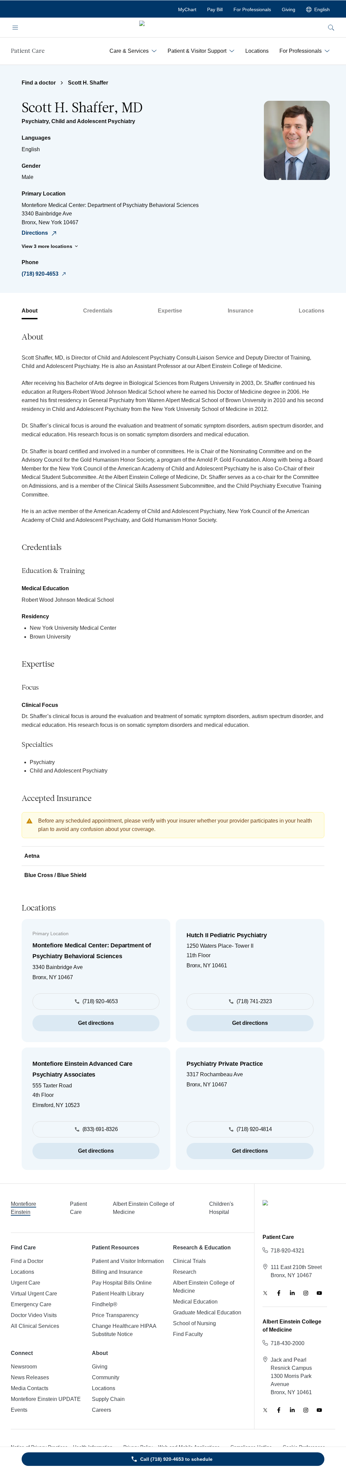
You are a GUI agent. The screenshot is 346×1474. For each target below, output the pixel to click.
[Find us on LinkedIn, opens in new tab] (292, 1293)
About (30, 311)
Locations (311, 311)
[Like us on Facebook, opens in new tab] (278, 1293)
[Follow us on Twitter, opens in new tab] (265, 1293)
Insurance (240, 311)
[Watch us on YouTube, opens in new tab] (319, 1293)
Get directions (96, 1023)
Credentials (98, 311)
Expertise (170, 311)
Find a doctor (39, 83)
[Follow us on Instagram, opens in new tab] (305, 1293)
